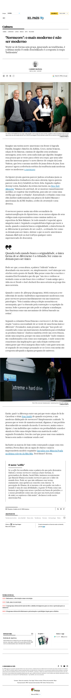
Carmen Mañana (35, 69)
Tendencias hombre (10, 518)
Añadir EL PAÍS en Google (61, 76)
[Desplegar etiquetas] (64, 517)
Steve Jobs (30, 518)
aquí (43, 526)
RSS (41, 682)
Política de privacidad (48, 680)
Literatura (11, 31)
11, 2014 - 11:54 (35, 71)
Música (22, 31)
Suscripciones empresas (34, 682)
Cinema (4, 31)
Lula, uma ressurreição (13, 602)
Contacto (16, 680)
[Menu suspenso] (3, 18)
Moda (58, 518)
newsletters (7, 634)
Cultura (7, 26)
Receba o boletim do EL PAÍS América (18, 509)
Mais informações (10, 526)
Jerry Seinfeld (22, 518)
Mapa (55, 680)
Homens (44, 518)
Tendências (38, 518)
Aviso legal (31, 680)
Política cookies (38, 680)
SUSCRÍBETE (54, 13)
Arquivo (40, 633)
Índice (44, 682)
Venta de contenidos (23, 680)
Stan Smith (27, 416)
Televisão (31, 31)
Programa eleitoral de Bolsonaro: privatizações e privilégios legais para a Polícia (32, 611)
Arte (26, 31)
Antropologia (52, 518)
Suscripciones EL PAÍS (22, 682)
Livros (16, 31)
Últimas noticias (8, 595)
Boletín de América (10, 638)
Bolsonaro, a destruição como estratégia (19, 598)
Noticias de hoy (50, 682)
